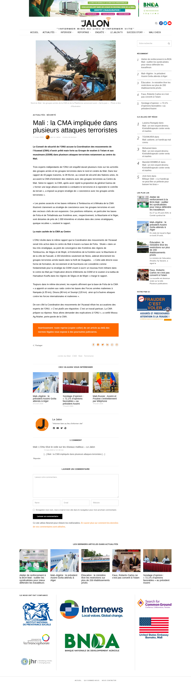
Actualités (48, 32)
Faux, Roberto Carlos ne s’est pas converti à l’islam (155, 95)
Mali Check (155, 32)
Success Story (135, 32)
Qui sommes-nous (91, 681)
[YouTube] (170, 23)
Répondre (36, 458)
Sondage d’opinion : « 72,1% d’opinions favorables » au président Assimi (73, 400)
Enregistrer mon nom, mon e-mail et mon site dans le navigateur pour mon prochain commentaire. (76, 510)
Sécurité (51, 115)
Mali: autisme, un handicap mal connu (156, 141)
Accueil (34, 32)
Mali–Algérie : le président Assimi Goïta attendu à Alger (44, 399)
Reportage (83, 32)
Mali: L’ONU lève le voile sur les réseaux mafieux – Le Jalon (64, 447)
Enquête (99, 32)
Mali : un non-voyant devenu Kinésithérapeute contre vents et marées (156, 128)
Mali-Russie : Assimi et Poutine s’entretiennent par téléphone (105, 399)
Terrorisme (89, 356)
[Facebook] (161, 23)
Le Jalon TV (116, 32)
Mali (80, 356)
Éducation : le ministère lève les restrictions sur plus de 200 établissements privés (155, 85)
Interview (66, 32)
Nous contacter (109, 681)
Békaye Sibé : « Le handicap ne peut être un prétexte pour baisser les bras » (155, 181)
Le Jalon (57, 419)
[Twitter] (165, 23)
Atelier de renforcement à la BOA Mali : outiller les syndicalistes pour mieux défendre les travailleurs (156, 63)
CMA (74, 356)
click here (146, 176)
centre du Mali (64, 356)
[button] (168, 43)
